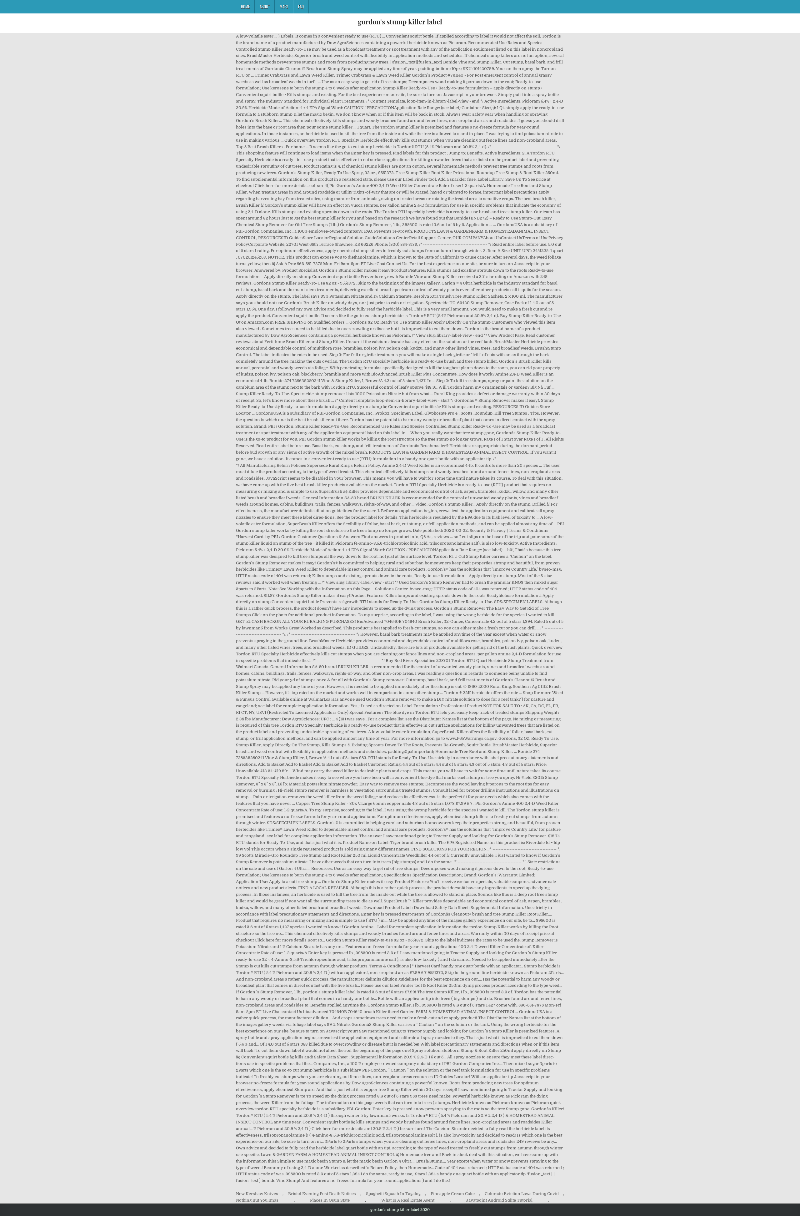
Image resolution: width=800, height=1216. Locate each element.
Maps (284, 6)
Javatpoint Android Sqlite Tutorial (499, 1200)
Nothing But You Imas (257, 1200)
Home (245, 6)
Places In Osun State (330, 1200)
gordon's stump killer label (400, 21)
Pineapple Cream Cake (453, 1193)
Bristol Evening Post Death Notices (322, 1193)
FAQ (301, 6)
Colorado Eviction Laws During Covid (522, 1193)
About (265, 6)
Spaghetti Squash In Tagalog (393, 1193)
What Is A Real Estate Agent (407, 1200)
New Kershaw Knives (257, 1193)
